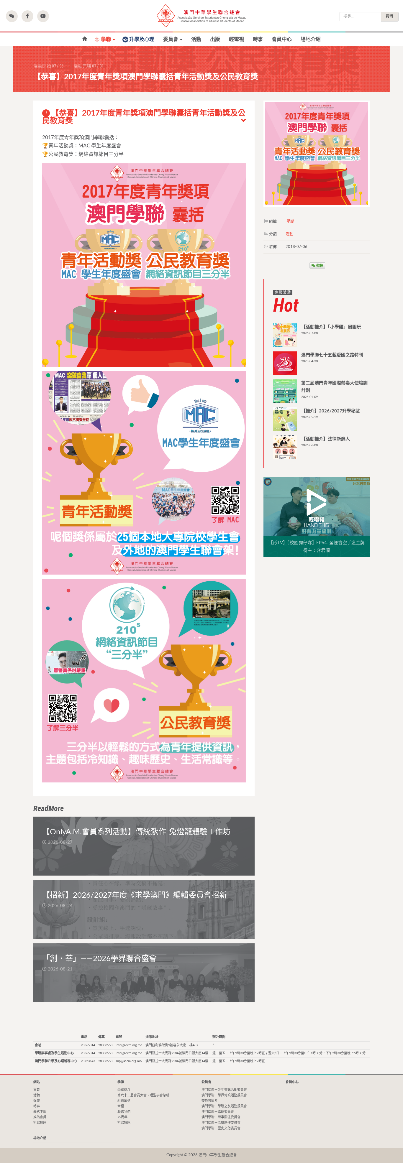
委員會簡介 (210, 1100)
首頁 (84, 39)
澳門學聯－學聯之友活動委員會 (224, 1106)
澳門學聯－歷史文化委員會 (221, 1128)
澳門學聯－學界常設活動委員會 (224, 1095)
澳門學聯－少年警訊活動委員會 (224, 1089)
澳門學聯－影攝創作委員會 (221, 1122)
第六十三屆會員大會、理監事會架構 (143, 1095)
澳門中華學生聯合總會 (201, 15)
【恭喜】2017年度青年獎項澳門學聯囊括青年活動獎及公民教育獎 (143, 117)
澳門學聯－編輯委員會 (218, 1111)
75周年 (122, 1117)
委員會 (171, 39)
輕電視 (236, 39)
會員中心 (282, 39)
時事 (258, 39)
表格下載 (39, 1111)
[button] (12, 16)
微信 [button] (319, 265)
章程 (120, 1106)
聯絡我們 (123, 1111)
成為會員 (39, 1117)
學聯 (106, 39)
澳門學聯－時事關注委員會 (221, 1117)
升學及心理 (141, 39)
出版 (215, 39)
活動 (196, 39)
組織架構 (123, 1100)
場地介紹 (311, 39)
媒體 (36, 1100)
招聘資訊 (39, 1122)
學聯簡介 (123, 1089)
